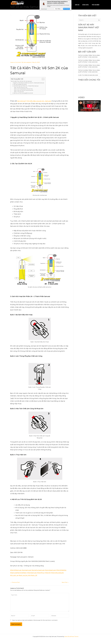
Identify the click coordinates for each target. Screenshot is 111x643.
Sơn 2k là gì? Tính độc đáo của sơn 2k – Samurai (34, 101)
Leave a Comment (15, 62)
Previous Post (15, 582)
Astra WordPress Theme (71, 636)
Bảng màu (85, 4)
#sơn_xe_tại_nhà (25, 575)
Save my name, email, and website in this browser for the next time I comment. (35, 620)
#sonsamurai (26, 570)
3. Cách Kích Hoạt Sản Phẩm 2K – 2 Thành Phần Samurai (25, 86)
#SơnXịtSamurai (16, 570)
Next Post (65, 582)
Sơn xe (77, 4)
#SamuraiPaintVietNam (18, 573)
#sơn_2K (34, 575)
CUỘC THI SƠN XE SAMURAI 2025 (88, 75)
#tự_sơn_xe (14, 575)
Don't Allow (57, 8)
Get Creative (67, 8)
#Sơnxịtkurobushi (57, 573)
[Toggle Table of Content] (42, 79)
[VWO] (47, 8)
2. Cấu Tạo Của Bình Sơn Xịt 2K (20, 84)
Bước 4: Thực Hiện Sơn (19, 91)
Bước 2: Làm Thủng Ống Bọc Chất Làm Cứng (23, 88)
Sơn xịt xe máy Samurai (25, 6)
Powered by (43, 8)
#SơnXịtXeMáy (61, 570)
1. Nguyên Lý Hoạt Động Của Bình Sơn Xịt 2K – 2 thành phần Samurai (28, 82)
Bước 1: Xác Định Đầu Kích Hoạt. (20, 87)
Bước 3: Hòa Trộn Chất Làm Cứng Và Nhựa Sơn (23, 90)
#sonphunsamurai (38, 570)
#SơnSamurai (32, 573)
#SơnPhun (41, 573)
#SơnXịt (48, 573)
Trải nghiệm (95, 4)
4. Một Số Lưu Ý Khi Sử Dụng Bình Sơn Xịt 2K (23, 93)
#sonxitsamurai (50, 570)
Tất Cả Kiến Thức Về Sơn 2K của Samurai (21, 81)
